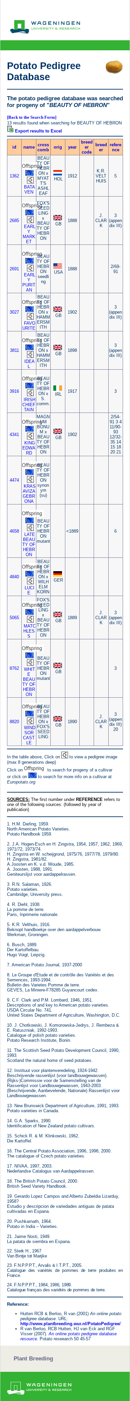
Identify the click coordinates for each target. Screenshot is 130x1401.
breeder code (87, 147)
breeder (101, 147)
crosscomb (43, 147)
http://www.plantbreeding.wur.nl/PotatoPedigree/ (70, 1323)
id (14, 147)
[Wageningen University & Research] (45, 32)
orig (58, 147)
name (29, 147)
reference (115, 147)
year (72, 147)
